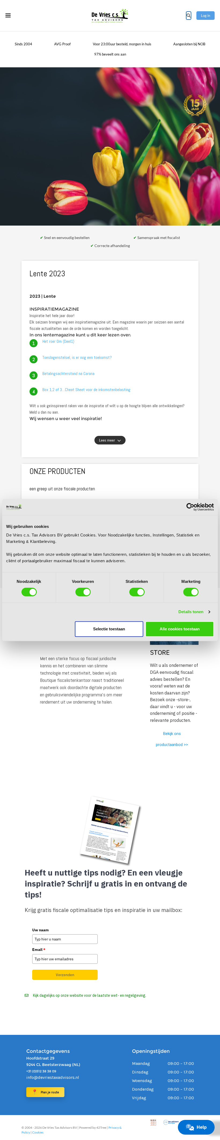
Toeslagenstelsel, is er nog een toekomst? (77, 357)
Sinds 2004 (23, 44)
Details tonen (190, 611)
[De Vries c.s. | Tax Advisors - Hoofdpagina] (110, 15)
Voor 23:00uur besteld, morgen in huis (122, 44)
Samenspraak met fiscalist (158, 237)
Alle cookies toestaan (180, 629)
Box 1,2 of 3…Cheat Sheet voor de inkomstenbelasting (86, 389)
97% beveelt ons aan (110, 54)
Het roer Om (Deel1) (58, 341)
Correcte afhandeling (112, 245)
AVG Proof (62, 44)
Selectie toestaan (109, 629)
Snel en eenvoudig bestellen (66, 237)
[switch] (83, 592)
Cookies (37, 1132)
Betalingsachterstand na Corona (68, 373)
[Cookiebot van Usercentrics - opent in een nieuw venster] (190, 507)
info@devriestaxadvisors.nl (52, 1077)
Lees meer (107, 440)
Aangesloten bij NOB (189, 44)
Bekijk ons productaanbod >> (172, 739)
